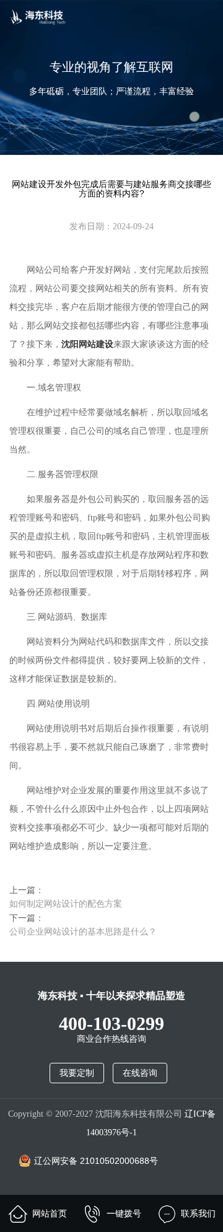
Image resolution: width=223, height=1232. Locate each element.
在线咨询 (140, 1073)
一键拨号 (124, 1213)
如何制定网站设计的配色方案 (65, 904)
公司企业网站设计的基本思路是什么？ (83, 931)
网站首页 (49, 1213)
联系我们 (198, 1213)
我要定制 (76, 1073)
